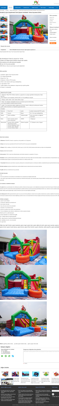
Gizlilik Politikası (15, 404)
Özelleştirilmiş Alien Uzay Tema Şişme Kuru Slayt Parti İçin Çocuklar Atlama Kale (25, 380)
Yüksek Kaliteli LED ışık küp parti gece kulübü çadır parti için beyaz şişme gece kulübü (25, 395)
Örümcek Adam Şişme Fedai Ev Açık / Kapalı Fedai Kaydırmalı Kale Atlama (15, 380)
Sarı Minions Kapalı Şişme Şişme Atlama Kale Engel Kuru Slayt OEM (45, 380)
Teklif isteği (51, 7)
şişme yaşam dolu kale (33, 343)
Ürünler (10, 7)
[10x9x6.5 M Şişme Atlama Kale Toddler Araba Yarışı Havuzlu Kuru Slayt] (5, 374)
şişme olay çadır (22, 387)
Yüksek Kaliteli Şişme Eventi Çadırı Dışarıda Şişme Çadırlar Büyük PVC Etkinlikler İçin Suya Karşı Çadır (25, 401)
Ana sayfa (3, 7)
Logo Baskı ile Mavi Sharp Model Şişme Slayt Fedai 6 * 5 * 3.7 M (35, 380)
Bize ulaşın (43, 7)
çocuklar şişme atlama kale (20, 343)
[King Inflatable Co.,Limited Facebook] (53, 394)
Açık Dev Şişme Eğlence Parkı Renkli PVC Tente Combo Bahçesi (8, 395)
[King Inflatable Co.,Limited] (36, 2)
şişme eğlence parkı (6, 387)
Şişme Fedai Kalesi (13, 10)
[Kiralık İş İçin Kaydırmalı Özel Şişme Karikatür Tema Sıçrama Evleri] (4, 19)
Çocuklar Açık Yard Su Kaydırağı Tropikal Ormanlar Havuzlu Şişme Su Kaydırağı (43, 395)
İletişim (53, 43)
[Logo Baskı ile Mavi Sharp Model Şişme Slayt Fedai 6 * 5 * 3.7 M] (36, 374)
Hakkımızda (18, 7)
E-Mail (53, 396)
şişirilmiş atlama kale (8, 343)
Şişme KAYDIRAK (40, 387)
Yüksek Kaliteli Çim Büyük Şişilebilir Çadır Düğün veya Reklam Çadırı (25, 398)
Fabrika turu (26, 7)
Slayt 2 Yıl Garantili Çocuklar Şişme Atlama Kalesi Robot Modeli (8, 400)
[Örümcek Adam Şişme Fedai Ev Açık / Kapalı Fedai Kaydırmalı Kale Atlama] (15, 374)
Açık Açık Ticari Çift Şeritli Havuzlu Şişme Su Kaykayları (42, 402)
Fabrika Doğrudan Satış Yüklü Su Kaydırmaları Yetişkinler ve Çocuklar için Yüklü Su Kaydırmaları (43, 399)
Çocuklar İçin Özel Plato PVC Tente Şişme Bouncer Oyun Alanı (8, 397)
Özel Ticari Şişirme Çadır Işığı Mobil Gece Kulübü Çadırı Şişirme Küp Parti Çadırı (25, 391)
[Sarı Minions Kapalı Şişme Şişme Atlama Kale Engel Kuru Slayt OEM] (46, 374)
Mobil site (54, 398)
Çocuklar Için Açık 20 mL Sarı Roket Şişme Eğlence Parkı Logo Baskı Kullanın (8, 391)
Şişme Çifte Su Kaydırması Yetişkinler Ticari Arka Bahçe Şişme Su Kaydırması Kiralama (43, 391)
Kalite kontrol (35, 7)
